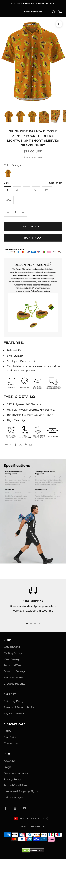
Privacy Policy (12, 779)
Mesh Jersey (11, 659)
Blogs (7, 767)
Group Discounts (14, 683)
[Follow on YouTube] (24, 808)
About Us (9, 761)
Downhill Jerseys (14, 671)
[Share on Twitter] (20, 444)
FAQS (7, 731)
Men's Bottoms (13, 677)
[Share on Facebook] (15, 444)
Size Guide (10, 737)
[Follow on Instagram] (15, 808)
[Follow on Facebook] (5, 808)
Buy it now (33, 237)
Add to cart (33, 226)
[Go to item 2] (20, 116)
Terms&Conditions (15, 785)
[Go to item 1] (9, 116)
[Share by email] (30, 444)
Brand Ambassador (16, 773)
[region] (33, 601)
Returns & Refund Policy (19, 707)
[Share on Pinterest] (25, 444)
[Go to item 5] (56, 116)
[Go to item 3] (32, 116)
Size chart (55, 182)
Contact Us (11, 743)
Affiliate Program (14, 797)
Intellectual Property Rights (21, 791)
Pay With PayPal (14, 713)
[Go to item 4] (44, 116)
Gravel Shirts (12, 647)
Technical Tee (12, 665)
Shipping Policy (14, 701)
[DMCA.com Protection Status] (33, 850)
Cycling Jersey (13, 653)
